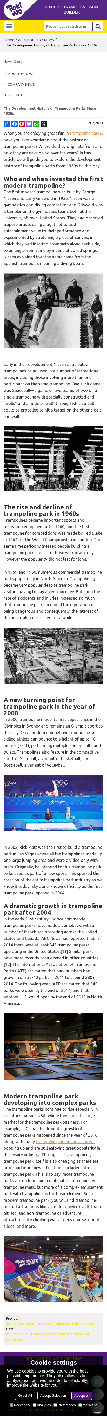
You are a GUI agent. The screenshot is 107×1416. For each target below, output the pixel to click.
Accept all (81, 1396)
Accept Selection (53, 1396)
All (20, 40)
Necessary (22, 1405)
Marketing (90, 1405)
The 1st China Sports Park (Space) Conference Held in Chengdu (50, 1323)
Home (9, 40)
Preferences (67, 1405)
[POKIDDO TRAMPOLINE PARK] (22, 10)
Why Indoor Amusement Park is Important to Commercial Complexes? (47, 1336)
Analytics (44, 1405)
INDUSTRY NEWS (40, 40)
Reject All (25, 1396)
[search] (97, 26)
